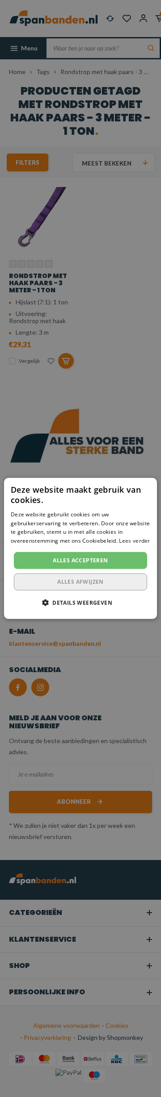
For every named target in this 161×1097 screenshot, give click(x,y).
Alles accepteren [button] (80, 560)
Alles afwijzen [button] (80, 582)
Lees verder (134, 540)
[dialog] (80, 548)
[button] (80, 602)
